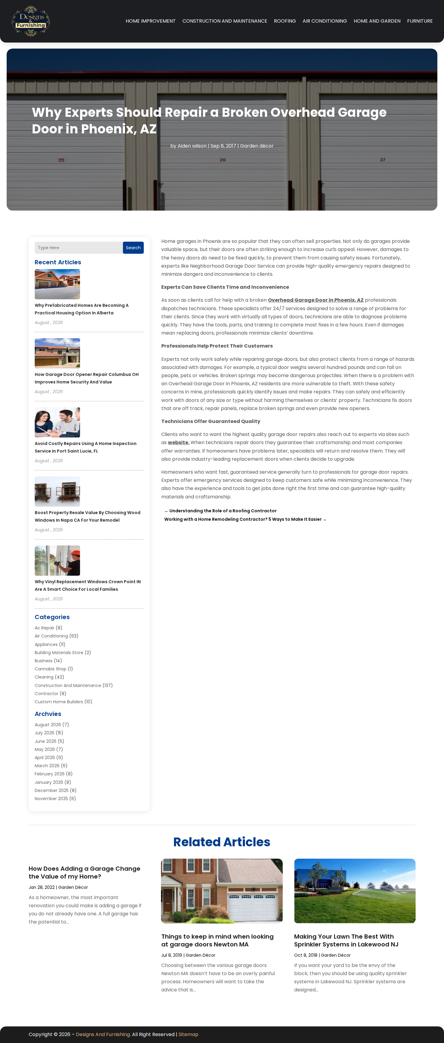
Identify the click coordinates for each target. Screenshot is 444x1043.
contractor (46, 694)
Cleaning (44, 677)
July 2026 (44, 733)
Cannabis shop (50, 669)
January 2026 (49, 782)
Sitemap (188, 1034)
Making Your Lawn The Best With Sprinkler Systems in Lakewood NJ (346, 940)
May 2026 (45, 749)
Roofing (285, 20)
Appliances (46, 644)
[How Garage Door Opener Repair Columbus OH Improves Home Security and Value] (57, 354)
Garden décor (257, 145)
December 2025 (52, 790)
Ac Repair (44, 628)
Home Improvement (151, 20)
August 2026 (48, 725)
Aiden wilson (192, 145)
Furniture (420, 20)
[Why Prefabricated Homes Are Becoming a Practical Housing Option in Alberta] (57, 285)
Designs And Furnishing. (103, 1034)
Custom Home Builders (59, 702)
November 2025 (51, 799)
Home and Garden (377, 20)
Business (44, 661)
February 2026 (50, 774)
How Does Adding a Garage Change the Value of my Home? (84, 872)
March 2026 (47, 766)
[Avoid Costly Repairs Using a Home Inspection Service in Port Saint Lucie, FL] (57, 423)
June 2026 (45, 741)
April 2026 (45, 758)
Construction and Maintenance (224, 20)
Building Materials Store (59, 653)
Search (133, 248)
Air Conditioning (325, 20)
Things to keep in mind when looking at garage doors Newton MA (217, 940)
